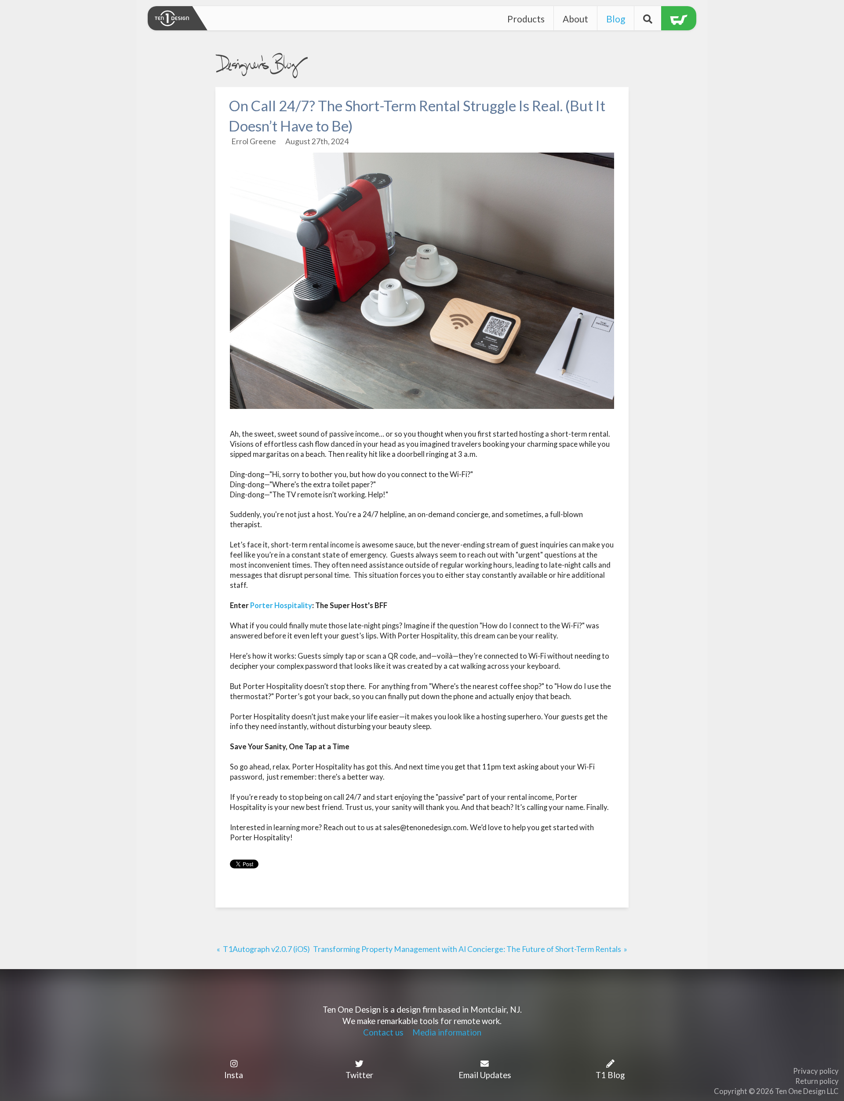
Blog (615, 18)
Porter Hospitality (281, 605)
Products (526, 18)
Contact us (383, 1032)
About (575, 18)
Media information (446, 1032)
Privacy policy (816, 1071)
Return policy (817, 1081)
